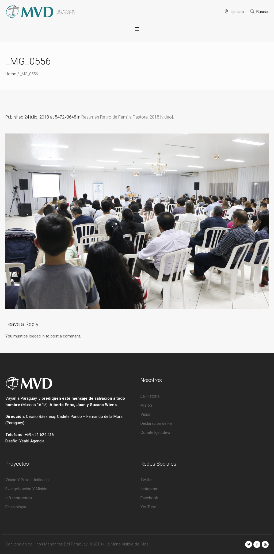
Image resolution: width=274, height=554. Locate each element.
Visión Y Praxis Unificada (27, 479)
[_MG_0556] (137, 221)
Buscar (262, 11)
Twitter (146, 479)
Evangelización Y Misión (26, 488)
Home (10, 74)
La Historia (149, 396)
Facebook (149, 498)
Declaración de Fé (156, 423)
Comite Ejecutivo (155, 432)
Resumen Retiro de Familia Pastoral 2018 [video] (127, 117)
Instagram (149, 488)
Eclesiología (15, 507)
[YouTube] (265, 544)
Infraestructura (18, 498)
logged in (37, 336)
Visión (145, 414)
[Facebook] (256, 544)
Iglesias (237, 11)
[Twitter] (248, 544)
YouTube (148, 507)
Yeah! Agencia (31, 441)
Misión (146, 405)
